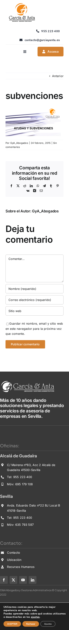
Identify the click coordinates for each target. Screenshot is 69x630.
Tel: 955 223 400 (19, 477)
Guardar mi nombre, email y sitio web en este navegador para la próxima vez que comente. (34, 329)
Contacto (13, 552)
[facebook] (4, 580)
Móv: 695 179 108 (20, 484)
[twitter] (13, 580)
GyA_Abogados (19, 142)
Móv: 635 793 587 (20, 524)
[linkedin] (32, 580)
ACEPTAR (12, 623)
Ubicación (14, 560)
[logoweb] (22, 4)
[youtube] (23, 580)
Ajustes (48, 623)
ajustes (35, 617)
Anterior (57, 76)
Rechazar (30, 623)
